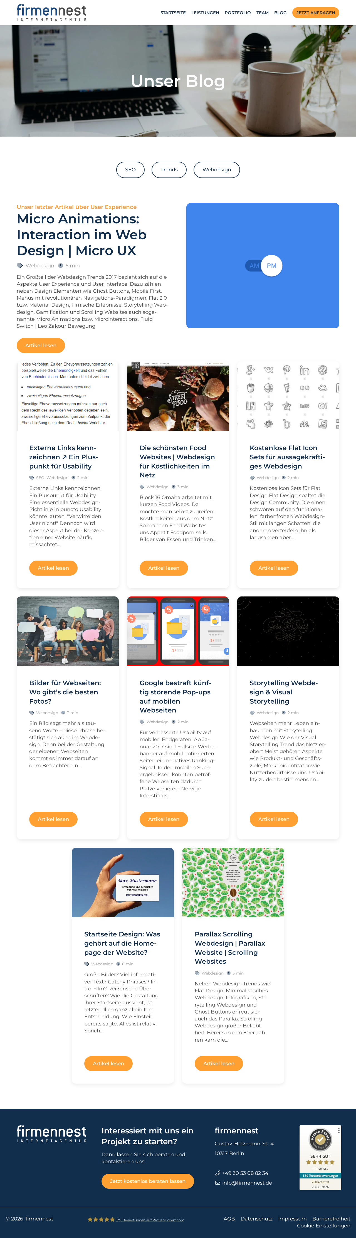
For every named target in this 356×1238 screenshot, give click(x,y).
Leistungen (205, 12)
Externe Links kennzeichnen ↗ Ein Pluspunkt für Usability (63, 457)
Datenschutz (257, 1219)
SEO (130, 170)
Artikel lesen (40, 345)
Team (262, 12)
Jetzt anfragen (315, 12)
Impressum (292, 1219)
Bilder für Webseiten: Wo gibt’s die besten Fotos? (65, 692)
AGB (229, 1219)
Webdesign (216, 170)
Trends (169, 170)
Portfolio (238, 12)
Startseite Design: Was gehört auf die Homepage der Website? (122, 943)
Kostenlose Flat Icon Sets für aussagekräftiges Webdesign (287, 457)
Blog (280, 12)
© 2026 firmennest (29, 1219)
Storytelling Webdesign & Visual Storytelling (284, 692)
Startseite (173, 12)
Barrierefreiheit (331, 1219)
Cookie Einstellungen (323, 1226)
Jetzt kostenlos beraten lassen (148, 1181)
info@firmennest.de (247, 1183)
